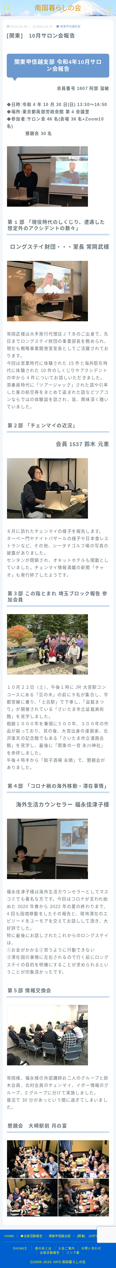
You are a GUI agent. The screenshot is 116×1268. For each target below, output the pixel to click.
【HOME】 (20, 1248)
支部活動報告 (50, 1252)
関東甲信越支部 (70, 26)
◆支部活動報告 (31, 1236)
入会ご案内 (66, 1248)
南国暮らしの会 (58, 8)
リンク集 (73, 1252)
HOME (9, 1236)
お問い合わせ (91, 1248)
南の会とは (43, 1248)
